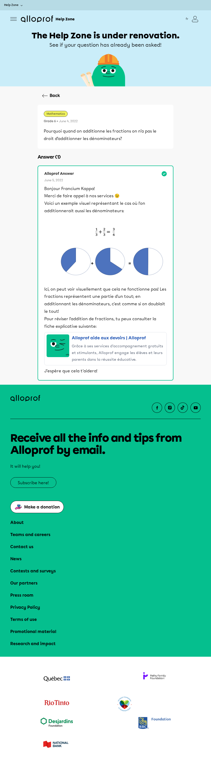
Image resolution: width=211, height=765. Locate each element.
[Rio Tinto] (56, 704)
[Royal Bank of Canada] (154, 723)
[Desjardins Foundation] (56, 723)
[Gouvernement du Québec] (56, 679)
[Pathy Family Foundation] (154, 679)
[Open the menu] (13, 19)
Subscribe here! (33, 482)
